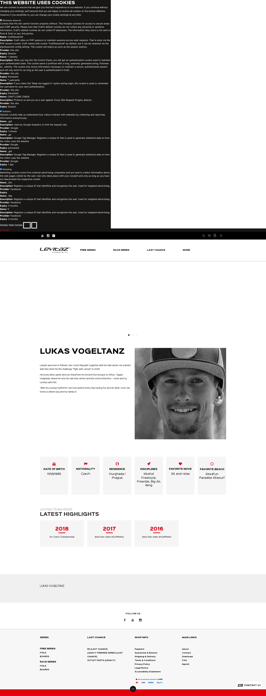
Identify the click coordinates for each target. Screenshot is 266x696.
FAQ (184, 660)
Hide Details (15, 225)
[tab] (129, 335)
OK (34, 225)
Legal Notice (141, 668)
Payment (139, 649)
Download (187, 657)
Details (4, 225)
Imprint (185, 664)
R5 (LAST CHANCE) (97, 649)
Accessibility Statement (148, 672)
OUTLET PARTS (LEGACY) (101, 660)
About (185, 649)
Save (27, 225)
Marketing (7, 169)
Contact (186, 653)
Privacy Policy (142, 664)
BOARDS (44, 656)
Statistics (6, 111)
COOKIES (5, 230)
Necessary (11, 20)
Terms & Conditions (145, 660)
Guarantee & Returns (146, 653)
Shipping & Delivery (145, 657)
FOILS (43, 653)
